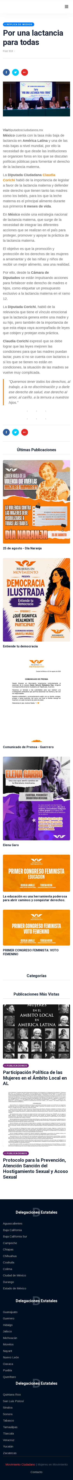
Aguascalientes (12, 1223)
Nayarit (7, 1351)
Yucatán (8, 1446)
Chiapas (8, 1249)
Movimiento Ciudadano (20, 1464)
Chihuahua (10, 1256)
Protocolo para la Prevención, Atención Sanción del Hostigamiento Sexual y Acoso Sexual (35, 1168)
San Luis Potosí (13, 1401)
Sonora (7, 1414)
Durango (8, 1282)
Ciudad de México (14, 1275)
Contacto (36, 1472)
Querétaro (9, 1376)
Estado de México (14, 1288)
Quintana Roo (12, 1394)
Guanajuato (10, 1312)
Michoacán (10, 1338)
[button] (66, 7)
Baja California (12, 1230)
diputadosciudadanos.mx (25, 130)
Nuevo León (11, 1357)
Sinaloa (7, 1407)
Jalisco (7, 1331)
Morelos (8, 1344)
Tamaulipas (10, 1427)
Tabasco (8, 1420)
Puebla (7, 1370)
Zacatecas (10, 1453)
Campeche (10, 1243)
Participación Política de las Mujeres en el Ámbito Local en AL (35, 1078)
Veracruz (8, 1440)
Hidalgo (8, 1325)
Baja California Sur (15, 1236)
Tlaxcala (8, 1433)
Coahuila (8, 1262)
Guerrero (8, 1318)
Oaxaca (8, 1364)
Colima (7, 1269)
